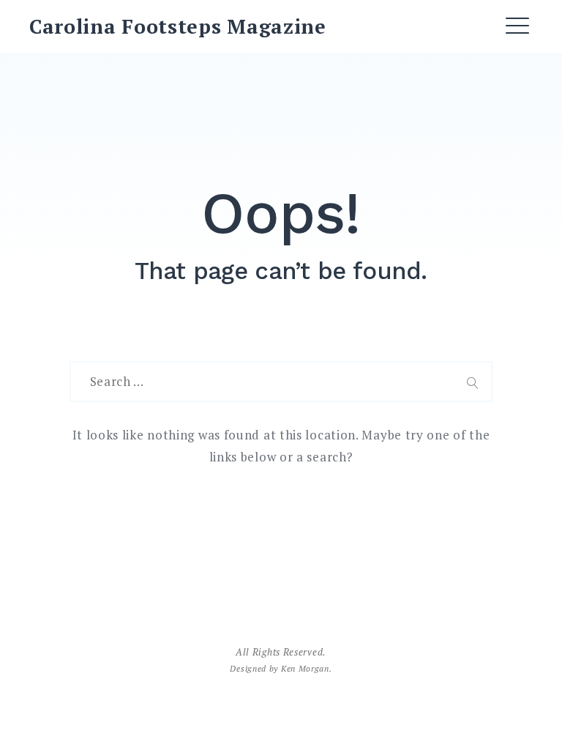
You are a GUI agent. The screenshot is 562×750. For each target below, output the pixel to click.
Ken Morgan (305, 668)
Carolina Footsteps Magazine (177, 26)
